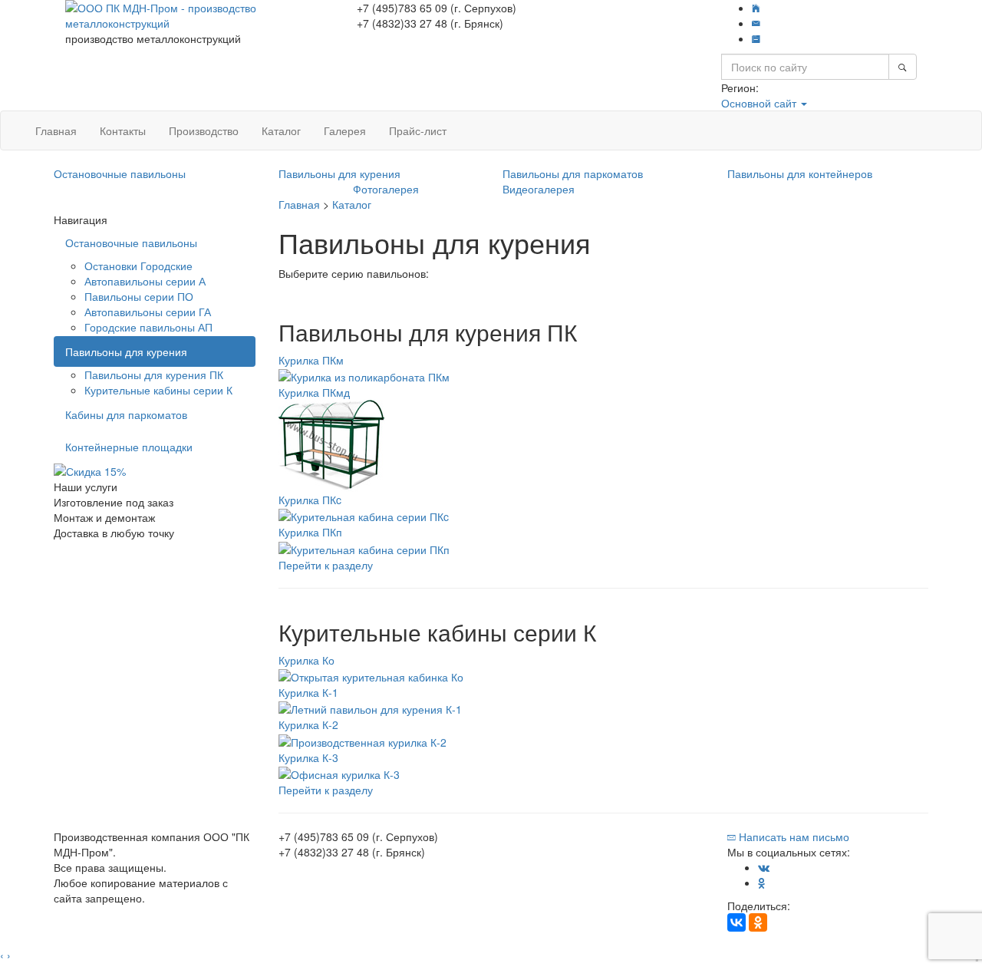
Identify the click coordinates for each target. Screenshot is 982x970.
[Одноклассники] (758, 922)
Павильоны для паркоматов (573, 173)
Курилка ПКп (310, 531)
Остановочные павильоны (120, 173)
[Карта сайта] (756, 38)
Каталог (281, 130)
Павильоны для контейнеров (799, 173)
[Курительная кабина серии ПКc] (363, 515)
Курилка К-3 (308, 757)
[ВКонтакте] (736, 922)
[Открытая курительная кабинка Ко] (370, 675)
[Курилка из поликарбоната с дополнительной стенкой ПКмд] (331, 444)
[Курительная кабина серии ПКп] (364, 547)
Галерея (345, 130)
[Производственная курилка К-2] (362, 739)
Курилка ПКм (311, 360)
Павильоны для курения (339, 173)
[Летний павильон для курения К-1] (370, 707)
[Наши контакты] (756, 23)
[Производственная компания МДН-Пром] (199, 13)
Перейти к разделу (325, 564)
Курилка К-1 (308, 692)
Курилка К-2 (308, 724)
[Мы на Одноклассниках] (762, 882)
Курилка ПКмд (314, 392)
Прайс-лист (418, 130)
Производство (204, 130)
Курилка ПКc (309, 499)
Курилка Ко (306, 660)
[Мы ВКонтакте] (763, 867)
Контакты (123, 130)
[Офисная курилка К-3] (339, 772)
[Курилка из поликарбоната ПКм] (364, 375)
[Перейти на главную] (756, 7)
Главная (56, 130)
